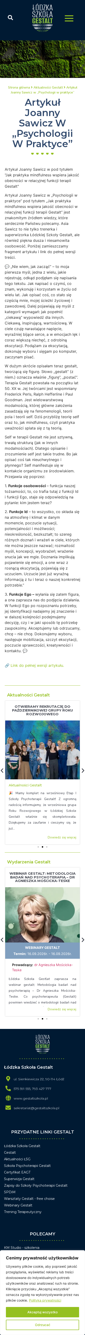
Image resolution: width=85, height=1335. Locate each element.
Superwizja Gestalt (19, 1179)
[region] (42, 1292)
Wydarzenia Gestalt (29, 862)
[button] (38, 847)
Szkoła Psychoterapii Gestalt (27, 1166)
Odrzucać (42, 1325)
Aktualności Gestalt (28, 695)
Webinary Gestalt (42, 948)
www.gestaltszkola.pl (31, 1098)
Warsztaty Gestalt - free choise (29, 1199)
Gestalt (10, 1152)
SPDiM (10, 1192)
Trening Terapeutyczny (23, 1212)
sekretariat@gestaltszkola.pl (36, 1108)
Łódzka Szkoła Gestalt (22, 1146)
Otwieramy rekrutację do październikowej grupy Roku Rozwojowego (42, 710)
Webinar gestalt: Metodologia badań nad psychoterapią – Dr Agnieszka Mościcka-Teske (42, 877)
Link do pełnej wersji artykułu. (37, 665)
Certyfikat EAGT (17, 1172)
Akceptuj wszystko (42, 1312)
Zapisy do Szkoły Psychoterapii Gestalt (36, 1185)
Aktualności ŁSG (17, 1159)
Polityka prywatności (45, 1300)
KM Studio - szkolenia (21, 1248)
